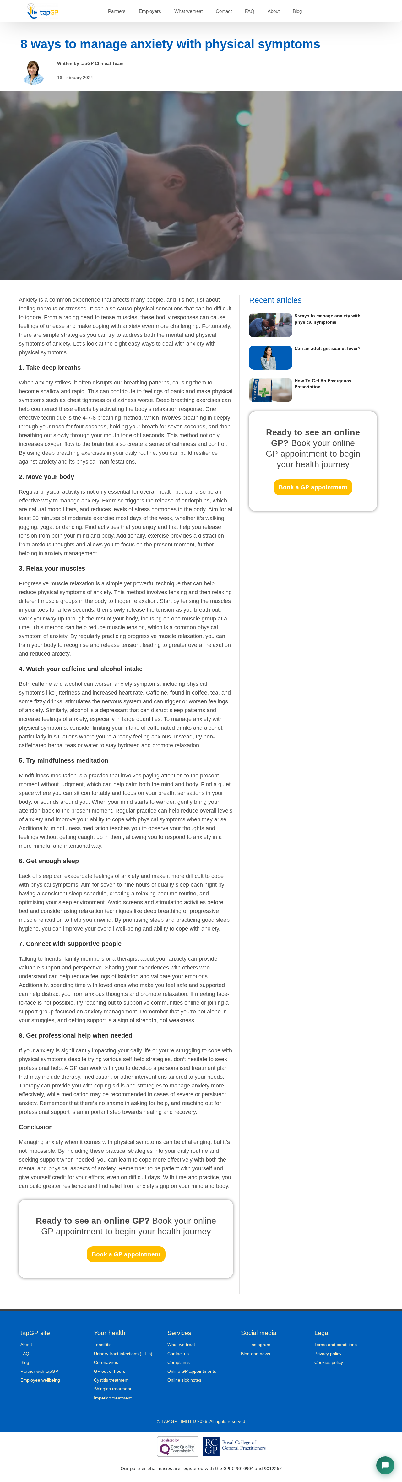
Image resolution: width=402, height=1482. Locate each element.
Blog (297, 11)
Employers (150, 11)
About (274, 11)
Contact (224, 11)
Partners (117, 11)
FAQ (249, 11)
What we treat (188, 11)
